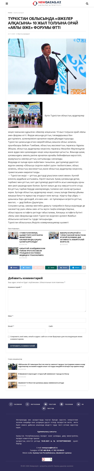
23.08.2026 (64, 244)
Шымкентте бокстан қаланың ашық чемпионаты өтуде (41, 383)
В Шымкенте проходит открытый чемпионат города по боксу (43, 374)
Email (11, 326)
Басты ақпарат (19, 13)
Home (10, 13)
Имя (10, 316)
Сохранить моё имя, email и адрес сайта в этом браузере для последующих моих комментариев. (46, 337)
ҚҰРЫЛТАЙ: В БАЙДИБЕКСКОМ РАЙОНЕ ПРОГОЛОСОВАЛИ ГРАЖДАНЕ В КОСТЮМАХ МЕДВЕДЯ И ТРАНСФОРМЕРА (32, 251)
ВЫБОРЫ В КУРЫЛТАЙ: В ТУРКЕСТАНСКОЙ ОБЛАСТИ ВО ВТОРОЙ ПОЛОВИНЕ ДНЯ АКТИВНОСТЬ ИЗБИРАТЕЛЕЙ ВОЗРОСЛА (73, 237)
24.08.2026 (24, 244)
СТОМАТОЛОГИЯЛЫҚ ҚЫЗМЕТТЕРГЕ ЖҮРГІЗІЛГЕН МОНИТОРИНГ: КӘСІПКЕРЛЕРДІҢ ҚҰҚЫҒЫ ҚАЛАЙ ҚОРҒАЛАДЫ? (31, 237)
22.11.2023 (11, 34)
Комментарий (15, 287)
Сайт (51, 326)
